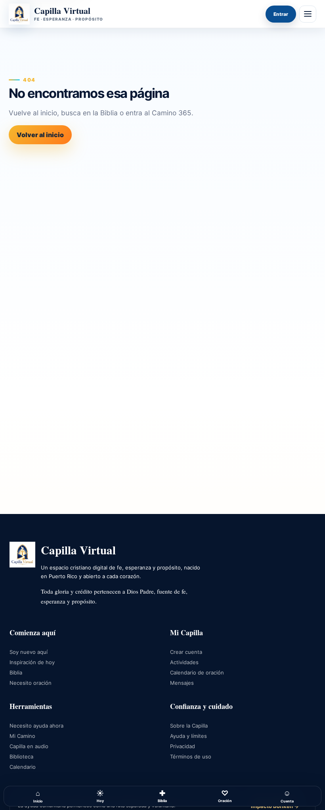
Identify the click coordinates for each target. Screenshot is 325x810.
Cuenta (287, 796)
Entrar (280, 14)
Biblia (162, 796)
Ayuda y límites (188, 736)
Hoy (100, 796)
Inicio (38, 796)
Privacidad (182, 746)
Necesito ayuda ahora (36, 725)
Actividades (184, 662)
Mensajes (182, 683)
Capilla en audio (29, 746)
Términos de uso (190, 756)
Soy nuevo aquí (29, 652)
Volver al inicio (40, 135)
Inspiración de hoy (32, 662)
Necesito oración (31, 683)
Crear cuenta (186, 652)
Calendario (23, 767)
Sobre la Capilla (189, 725)
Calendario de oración (197, 672)
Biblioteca (21, 756)
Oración (225, 796)
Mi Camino (22, 736)
